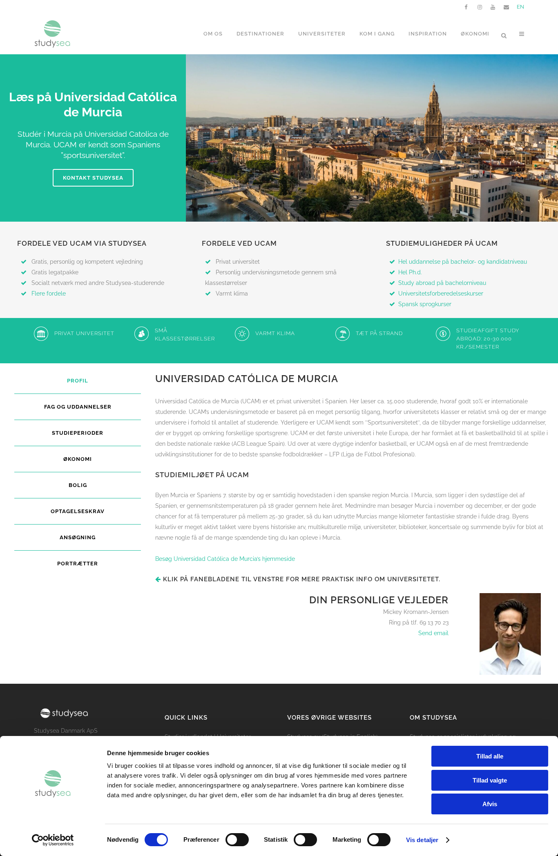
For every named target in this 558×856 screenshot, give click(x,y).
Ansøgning (78, 537)
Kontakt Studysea (93, 178)
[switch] (237, 839)
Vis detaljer (422, 839)
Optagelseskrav (78, 511)
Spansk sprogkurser (424, 304)
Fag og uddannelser (78, 407)
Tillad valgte (490, 780)
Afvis (489, 803)
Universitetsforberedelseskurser (440, 293)
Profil (77, 381)
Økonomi (77, 459)
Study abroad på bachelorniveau (442, 283)
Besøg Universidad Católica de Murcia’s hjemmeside (225, 559)
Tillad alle (489, 756)
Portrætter (77, 563)
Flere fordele (48, 293)
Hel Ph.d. (410, 272)
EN (520, 7)
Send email (433, 633)
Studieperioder (77, 433)
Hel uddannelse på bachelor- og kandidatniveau (462, 261)
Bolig (78, 485)
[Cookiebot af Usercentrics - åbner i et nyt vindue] (53, 840)
